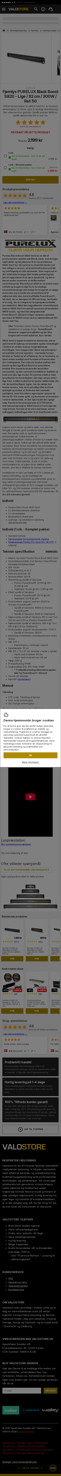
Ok (30, 755)
